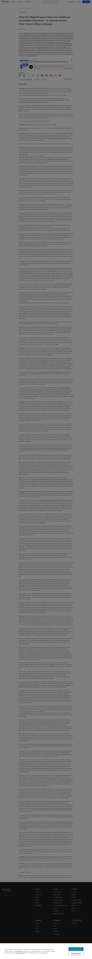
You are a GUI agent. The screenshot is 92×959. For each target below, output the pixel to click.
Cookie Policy (44, 953)
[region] (46, 951)
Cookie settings (20, 953)
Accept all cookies (76, 949)
